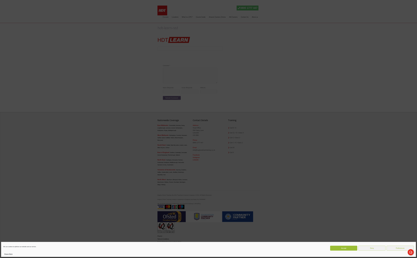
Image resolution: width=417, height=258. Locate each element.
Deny (372, 248)
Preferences (400, 248)
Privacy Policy (8, 254)
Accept (343, 248)
